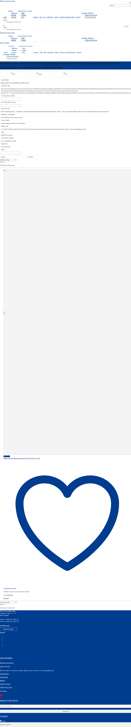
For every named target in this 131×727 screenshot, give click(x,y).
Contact (78, 17)
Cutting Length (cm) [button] (8, 102)
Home (5, 17)
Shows (56, 17)
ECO (23, 17)
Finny (23, 13)
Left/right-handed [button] (7, 138)
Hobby (5, 640)
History (14, 17)
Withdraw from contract (8, 629)
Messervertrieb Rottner (7, 663)
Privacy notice (5, 684)
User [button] (2, 132)
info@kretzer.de (4, 625)
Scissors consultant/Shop (67, 17)
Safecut (5, 644)
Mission (14, 15)
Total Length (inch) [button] (8, 96)
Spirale (24, 15)
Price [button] (3, 150)
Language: (85, 13)
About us (14, 13)
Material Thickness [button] (8, 114)
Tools (5, 648)
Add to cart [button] (6, 598)
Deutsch (94, 15)
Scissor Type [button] (5, 86)
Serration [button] (4, 126)
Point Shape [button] (5, 120)
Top (7, 721)
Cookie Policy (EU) (6, 687)
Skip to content (4, 43)
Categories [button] (5, 80)
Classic (5, 636)
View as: (2, 162)
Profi (5, 638)
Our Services (4, 674)
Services (35, 17)
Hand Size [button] (4, 144)
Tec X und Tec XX (8, 646)
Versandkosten (9, 595)
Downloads (50, 17)
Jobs (40, 17)
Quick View (7, 456)
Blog (44, 17)
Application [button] (5, 108)
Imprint (2, 681)
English (93, 17)
